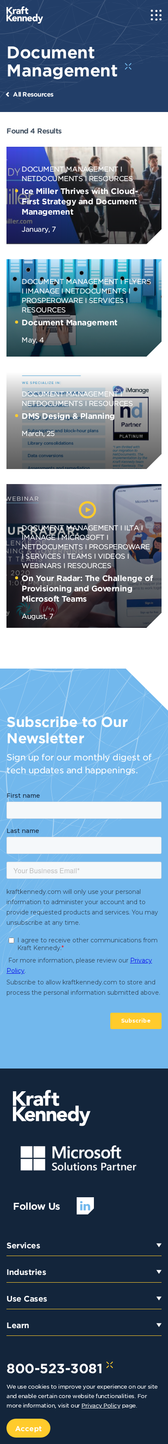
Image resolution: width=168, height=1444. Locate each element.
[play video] (87, 509)
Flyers (137, 281)
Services (106, 300)
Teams (79, 555)
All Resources (33, 94)
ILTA (131, 527)
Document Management (70, 168)
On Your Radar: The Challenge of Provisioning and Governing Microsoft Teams (87, 588)
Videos (111, 555)
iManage (42, 290)
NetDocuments (95, 290)
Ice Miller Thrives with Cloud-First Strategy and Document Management (80, 201)
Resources (111, 178)
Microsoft (83, 537)
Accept (28, 1428)
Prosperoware (119, 546)
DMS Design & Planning (68, 416)
